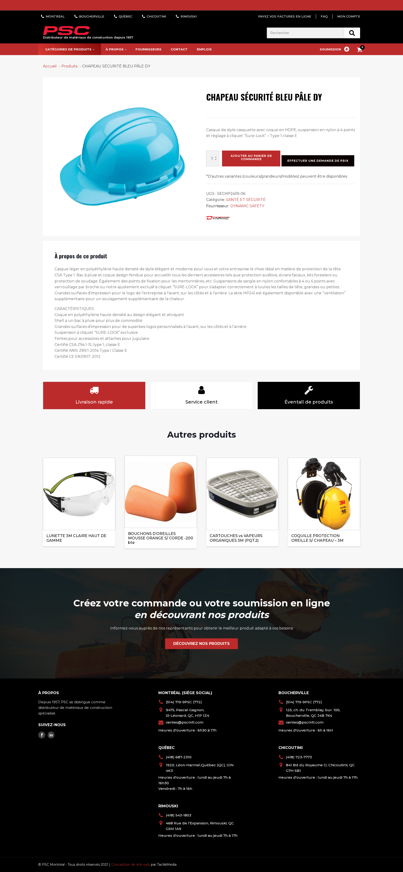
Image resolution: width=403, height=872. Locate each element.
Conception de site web (130, 864)
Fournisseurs (148, 49)
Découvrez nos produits (201, 643)
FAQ (324, 16)
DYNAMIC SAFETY (247, 206)
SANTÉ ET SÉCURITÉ (246, 199)
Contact (179, 49)
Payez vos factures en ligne (284, 16)
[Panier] (361, 50)
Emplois (204, 49)
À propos (115, 49)
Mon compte (348, 16)
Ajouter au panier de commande (251, 157)
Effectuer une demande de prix (317, 160)
